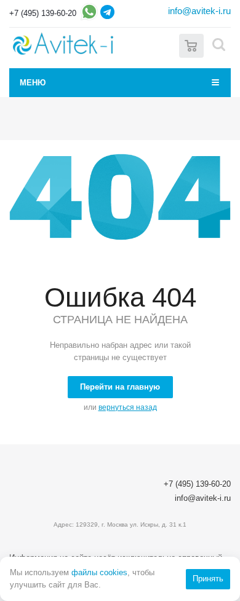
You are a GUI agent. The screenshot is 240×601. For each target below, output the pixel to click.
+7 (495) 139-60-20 (42, 13)
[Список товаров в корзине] (191, 45)
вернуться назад (127, 407)
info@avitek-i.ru (199, 11)
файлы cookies (99, 572)
